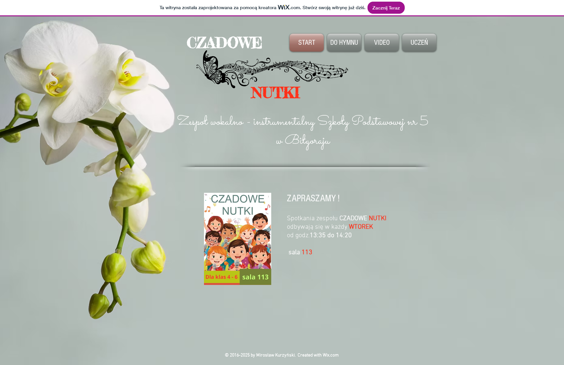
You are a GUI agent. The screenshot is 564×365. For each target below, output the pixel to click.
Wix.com (331, 355)
